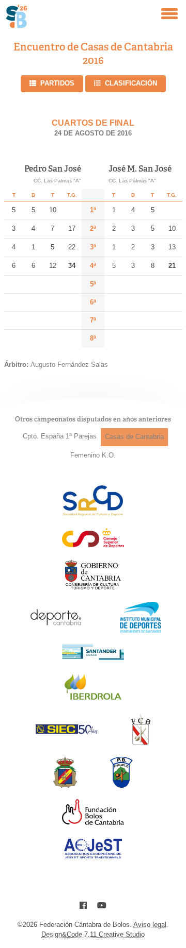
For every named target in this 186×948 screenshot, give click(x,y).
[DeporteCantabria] (56, 629)
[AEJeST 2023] (93, 856)
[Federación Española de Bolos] (65, 785)
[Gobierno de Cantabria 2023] (92, 587)
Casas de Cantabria (134, 437)
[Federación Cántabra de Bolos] (140, 742)
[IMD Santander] (140, 629)
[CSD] (93, 544)
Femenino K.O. (93, 455)
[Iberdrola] (93, 699)
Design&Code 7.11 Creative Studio (93, 934)
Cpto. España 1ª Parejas (60, 436)
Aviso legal (149, 924)
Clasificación (131, 83)
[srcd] (92, 513)
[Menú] (169, 13)
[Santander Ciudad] (93, 657)
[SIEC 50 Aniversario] (67, 731)
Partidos (57, 83)
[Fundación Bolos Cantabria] (93, 822)
